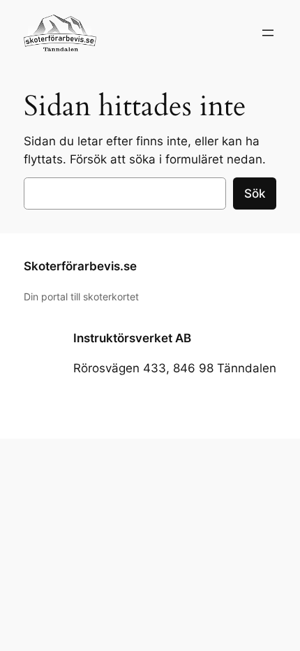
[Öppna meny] (268, 32)
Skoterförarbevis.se (80, 266)
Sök (254, 193)
